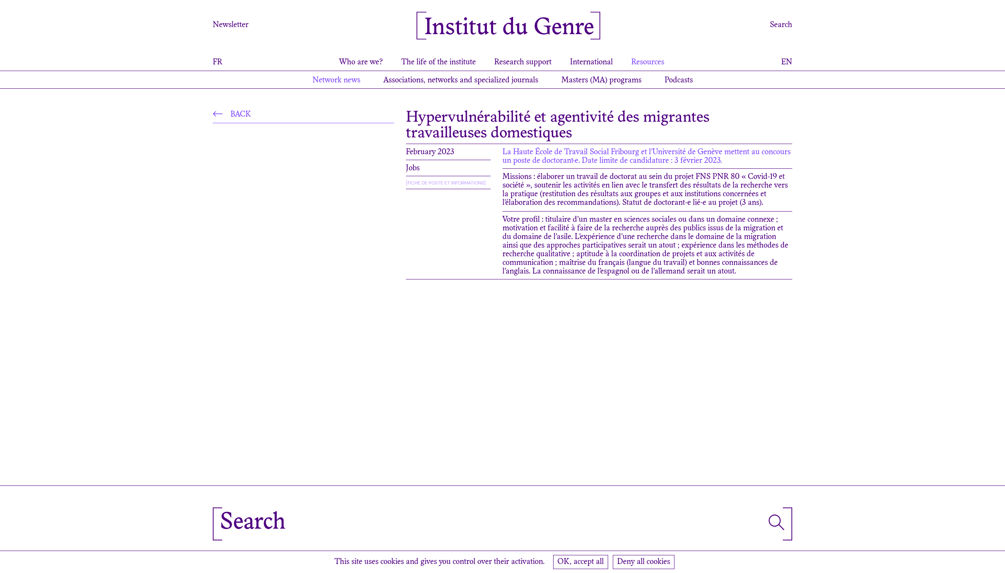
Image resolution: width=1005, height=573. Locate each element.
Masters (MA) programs (601, 80)
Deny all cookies (643, 562)
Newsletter (231, 25)
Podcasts (679, 80)
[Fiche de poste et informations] (446, 183)
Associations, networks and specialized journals (461, 80)
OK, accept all (580, 562)
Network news (336, 80)
